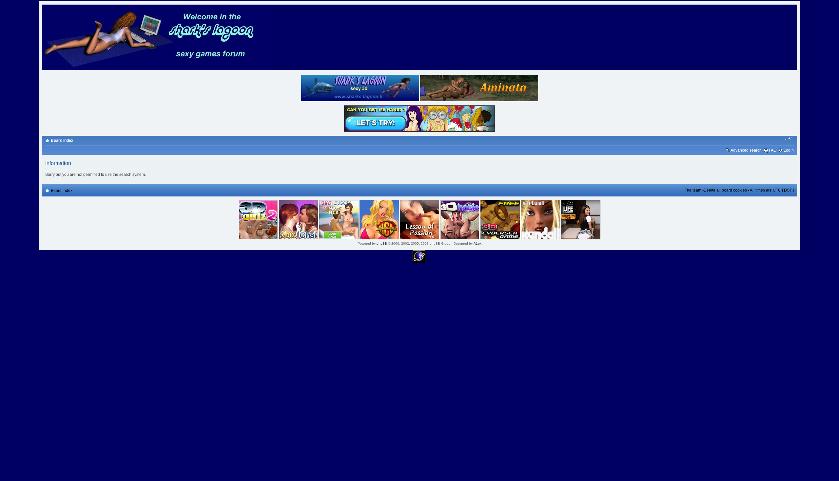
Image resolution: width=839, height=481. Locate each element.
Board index (62, 140)
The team (693, 190)
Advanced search (746, 150)
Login (789, 150)
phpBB (382, 243)
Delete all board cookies (725, 190)
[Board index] (156, 69)
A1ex (477, 243)
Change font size (789, 139)
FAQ (772, 150)
